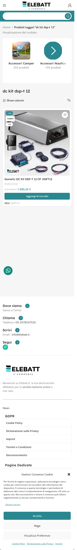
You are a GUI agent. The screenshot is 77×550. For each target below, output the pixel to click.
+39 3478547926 (25, 322)
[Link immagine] (23, 369)
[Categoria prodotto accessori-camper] (21, 56)
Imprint (58, 543)
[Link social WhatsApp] (5, 347)
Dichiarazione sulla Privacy (40, 543)
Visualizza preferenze (37, 535)
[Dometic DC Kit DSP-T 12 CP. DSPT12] (37, 143)
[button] (69, 474)
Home (6, 27)
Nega (37, 525)
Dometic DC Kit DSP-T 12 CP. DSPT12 (28, 179)
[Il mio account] (69, 5)
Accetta (37, 516)
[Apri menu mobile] (4, 5)
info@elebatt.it (21, 334)
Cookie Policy (18, 543)
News (6, 408)
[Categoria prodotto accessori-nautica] (53, 56)
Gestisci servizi (12, 504)
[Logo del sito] (37, 5)
